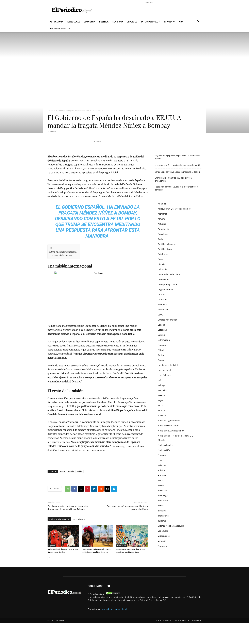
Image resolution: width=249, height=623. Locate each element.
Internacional (149, 21)
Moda (160, 405)
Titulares (162, 510)
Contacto (167, 620)
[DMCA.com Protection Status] (113, 594)
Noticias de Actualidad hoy (171, 430)
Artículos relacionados (59, 519)
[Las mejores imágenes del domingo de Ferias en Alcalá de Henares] (97, 536)
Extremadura (164, 340)
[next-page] (54, 558)
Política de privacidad (181, 620)
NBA (181, 21)
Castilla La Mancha (167, 244)
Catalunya (163, 254)
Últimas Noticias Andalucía (171, 525)
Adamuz (162, 203)
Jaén (160, 380)
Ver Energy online (60, 28)
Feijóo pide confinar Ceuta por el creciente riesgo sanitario (176, 188)
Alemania (162, 213)
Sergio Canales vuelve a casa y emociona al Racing (177, 172)
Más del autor (79, 519)
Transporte (163, 515)
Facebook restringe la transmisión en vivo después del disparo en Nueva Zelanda (68, 508)
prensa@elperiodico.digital (114, 609)
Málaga (161, 385)
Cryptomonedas (165, 289)
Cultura (85, 546)
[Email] (107, 489)
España (168, 21)
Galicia (161, 355)
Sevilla (161, 485)
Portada (158, 620)
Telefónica (163, 500)
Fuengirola (163, 345)
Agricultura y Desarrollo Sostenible (175, 208)
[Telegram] (114, 489)
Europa (161, 334)
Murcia (161, 410)
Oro (160, 460)
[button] (198, 22)
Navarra (162, 415)
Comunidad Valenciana (169, 274)
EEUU (160, 314)
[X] (81, 489)
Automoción (163, 229)
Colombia (162, 269)
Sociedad (118, 21)
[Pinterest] (87, 489)
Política (104, 21)
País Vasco (163, 465)
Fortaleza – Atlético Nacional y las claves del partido (178, 165)
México (161, 395)
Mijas (160, 400)
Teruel (161, 505)
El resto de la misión (61, 255)
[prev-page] (49, 558)
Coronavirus (164, 279)
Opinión (162, 455)
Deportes (132, 21)
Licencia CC (196, 620)
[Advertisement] (149, 10)
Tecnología (73, 21)
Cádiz (160, 239)
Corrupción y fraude (167, 284)
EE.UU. (62, 471)
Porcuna (162, 475)
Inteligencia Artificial (168, 365)
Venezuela (163, 530)
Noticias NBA (164, 450)
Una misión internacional (64, 252)
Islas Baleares (164, 375)
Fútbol (161, 350)
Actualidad (56, 21)
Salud (160, 480)
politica (79, 471)
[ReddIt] (101, 489)
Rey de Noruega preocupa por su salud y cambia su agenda (177, 157)
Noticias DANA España (169, 425)
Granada (162, 360)
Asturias (162, 224)
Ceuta (161, 259)
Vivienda (162, 541)
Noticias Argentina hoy (169, 420)
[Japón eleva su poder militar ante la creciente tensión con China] (132, 536)
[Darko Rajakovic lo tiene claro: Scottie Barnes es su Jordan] (63, 536)
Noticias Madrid (165, 445)
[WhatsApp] (67, 489)
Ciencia (161, 264)
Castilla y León (165, 249)
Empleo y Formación (167, 319)
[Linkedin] (94, 489)
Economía (89, 21)
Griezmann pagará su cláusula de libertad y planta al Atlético (127, 508)
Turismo (162, 520)
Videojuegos (164, 536)
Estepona (162, 329)
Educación (163, 309)
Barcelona (163, 234)
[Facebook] (74, 489)
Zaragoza (162, 546)
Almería (161, 218)
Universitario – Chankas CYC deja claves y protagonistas (173, 179)
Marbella (162, 390)
